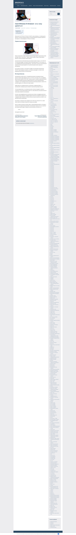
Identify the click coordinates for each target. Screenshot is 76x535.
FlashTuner (52, 97)
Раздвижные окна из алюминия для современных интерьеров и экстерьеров (55, 38)
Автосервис (52, 167)
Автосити (52, 196)
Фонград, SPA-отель (53, 480)
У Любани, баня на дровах (54, 471)
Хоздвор (52, 485)
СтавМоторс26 (53, 452)
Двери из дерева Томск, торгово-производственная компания (55, 283)
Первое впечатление (19, 32)
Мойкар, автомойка (53, 359)
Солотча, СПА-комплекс (54, 450)
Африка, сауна (53, 213)
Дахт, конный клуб (53, 281)
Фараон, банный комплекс (54, 478)
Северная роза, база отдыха (55, 430)
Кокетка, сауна (53, 322)
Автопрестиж (52, 163)
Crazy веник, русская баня (54, 78)
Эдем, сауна (52, 505)
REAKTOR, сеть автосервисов (55, 116)
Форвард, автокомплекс (54, 481)
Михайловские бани (53, 358)
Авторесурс (52, 166)
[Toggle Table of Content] (22, 31)
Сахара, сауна (53, 429)
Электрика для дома (53, 5)
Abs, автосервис (53, 69)
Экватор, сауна (53, 506)
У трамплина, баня (53, 475)
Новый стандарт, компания (54, 379)
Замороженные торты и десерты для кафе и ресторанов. (54, 35)
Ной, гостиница (53, 380)
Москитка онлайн (53, 363)
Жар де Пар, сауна (53, 303)
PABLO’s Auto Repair (53, 111)
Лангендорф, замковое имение (55, 333)
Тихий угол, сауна (53, 467)
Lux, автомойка (53, 106)
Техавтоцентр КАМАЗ (54, 465)
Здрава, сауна (53, 312)
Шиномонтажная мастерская (55, 495)
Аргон (51, 212)
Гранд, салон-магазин (54, 276)
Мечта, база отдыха (53, 354)
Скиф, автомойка (53, 448)
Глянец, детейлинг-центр (54, 271)
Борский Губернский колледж (55, 243)
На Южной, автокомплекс (54, 370)
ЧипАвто (52, 490)
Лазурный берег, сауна (54, 332)
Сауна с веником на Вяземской (55, 426)
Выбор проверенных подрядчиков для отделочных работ (55, 44)
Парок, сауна (52, 392)
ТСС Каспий (52, 469)
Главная (18, 5)
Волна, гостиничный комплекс (55, 257)
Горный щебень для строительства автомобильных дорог (55, 25)
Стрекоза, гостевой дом (54, 461)
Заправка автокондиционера (55, 310)
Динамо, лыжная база (54, 296)
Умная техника (46, 5)
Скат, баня (52, 447)
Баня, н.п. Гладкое (53, 232)
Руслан (52, 417)
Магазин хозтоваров (53, 342)
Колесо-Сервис (53, 323)
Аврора (52, 125)
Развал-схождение (53, 407)
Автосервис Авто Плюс (54, 187)
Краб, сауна (52, 325)
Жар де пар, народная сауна (55, 302)
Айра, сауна (52, 205)
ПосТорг (52, 401)
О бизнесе (58, 5)
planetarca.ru (19, 2)
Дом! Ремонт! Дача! (53, 300)
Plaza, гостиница (53, 115)
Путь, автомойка (53, 403)
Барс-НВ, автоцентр (53, 234)
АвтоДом (52, 134)
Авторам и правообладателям (55, 164)
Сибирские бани (53, 437)
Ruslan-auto (52, 117)
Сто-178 (52, 460)
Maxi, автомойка (53, 107)
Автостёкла (52, 198)
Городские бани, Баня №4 (54, 273)
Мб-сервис (52, 349)
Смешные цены (53, 449)
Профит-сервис (53, 402)
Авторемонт (52, 165)
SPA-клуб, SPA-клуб (53, 118)
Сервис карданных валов (54, 432)
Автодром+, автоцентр (54, 135)
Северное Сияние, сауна (54, 431)
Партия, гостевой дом (54, 393)
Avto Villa (52, 70)
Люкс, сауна (52, 341)
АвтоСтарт (52, 197)
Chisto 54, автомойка (54, 77)
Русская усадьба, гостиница (55, 419)
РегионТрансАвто (53, 411)
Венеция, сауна (53, 252)
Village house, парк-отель (54, 120)
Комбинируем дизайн (24, 5)
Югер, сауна (52, 509)
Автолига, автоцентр (54, 140)
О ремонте (30, 5)
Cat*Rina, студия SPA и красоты (55, 76)
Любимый (52, 340)
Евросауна (52, 301)
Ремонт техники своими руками (38, 5)
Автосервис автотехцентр (54, 188)
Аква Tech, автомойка (54, 207)
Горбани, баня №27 (53, 272)
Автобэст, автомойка (54, 129)
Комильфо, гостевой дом (54, 324)
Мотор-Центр (52, 364)
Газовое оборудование (54, 264)
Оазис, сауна (52, 381)
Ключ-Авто (52, 319)
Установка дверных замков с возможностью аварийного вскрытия (55, 56)
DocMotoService (53, 80)
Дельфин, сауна (53, 291)
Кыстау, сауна (53, 329)
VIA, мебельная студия (54, 119)
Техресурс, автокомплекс (54, 466)
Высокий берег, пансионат (54, 263)
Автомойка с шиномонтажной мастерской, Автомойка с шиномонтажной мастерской (55, 155)
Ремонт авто (52, 413)
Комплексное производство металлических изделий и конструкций (55, 49)
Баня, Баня (52, 227)
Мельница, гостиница (54, 351)
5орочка (52, 68)
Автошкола (52, 202)
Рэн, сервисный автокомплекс (55, 422)
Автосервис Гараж (53, 189)
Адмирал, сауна (53, 204)
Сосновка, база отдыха (54, 451)
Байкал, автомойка (53, 214)
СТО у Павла (52, 459)
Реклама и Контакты (53, 412)
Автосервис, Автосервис (54, 193)
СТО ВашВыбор (53, 457)
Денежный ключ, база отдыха (55, 292)
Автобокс (52, 127)
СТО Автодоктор (53, 456)
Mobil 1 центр (52, 108)
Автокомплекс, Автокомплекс (55, 136)
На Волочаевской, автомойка (55, 369)
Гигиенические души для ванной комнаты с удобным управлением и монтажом (54, 53)
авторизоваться (31, 123)
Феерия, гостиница (53, 479)
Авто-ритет (52, 126)
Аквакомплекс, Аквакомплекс (55, 208)
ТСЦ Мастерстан (53, 470)
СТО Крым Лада (53, 458)
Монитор (52, 360)
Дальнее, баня (53, 280)
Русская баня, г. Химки (54, 418)
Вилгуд (52, 253)
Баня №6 (52, 224)
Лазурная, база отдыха (54, 331)
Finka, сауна (52, 88)
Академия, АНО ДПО (54, 206)
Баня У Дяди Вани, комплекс (55, 226)
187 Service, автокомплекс (54, 67)
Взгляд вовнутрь (19, 33)
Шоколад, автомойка (54, 498)
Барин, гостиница (53, 233)
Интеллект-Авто (53, 313)
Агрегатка (52, 203)
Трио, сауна (52, 468)
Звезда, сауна (53, 311)
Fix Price (52, 89)
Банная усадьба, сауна (54, 217)
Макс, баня (52, 343)
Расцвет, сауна (53, 410)
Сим (51, 440)
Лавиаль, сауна (53, 330)
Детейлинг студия (53, 295)
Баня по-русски (53, 225)
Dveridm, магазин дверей (54, 81)
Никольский (52, 378)
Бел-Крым (52, 235)
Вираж (51, 254)
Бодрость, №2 (53, 242)
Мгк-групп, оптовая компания (55, 350)
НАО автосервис (53, 373)
